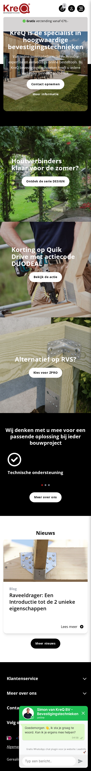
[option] (45, 465)
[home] (16, 8)
